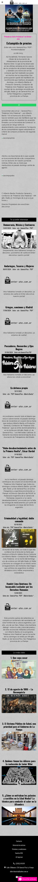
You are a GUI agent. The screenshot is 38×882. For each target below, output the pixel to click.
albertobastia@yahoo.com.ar (19, 871)
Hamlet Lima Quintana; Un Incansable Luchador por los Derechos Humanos (19, 586)
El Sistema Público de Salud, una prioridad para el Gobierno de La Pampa (20, 726)
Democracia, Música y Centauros (19, 224)
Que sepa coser (20, 657)
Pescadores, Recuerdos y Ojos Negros (19, 347)
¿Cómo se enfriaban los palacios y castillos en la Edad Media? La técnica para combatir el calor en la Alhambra (19, 800)
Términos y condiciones (19, 849)
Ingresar (20, 857)
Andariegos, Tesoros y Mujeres (19, 266)
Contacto (19, 841)
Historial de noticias (19, 845)
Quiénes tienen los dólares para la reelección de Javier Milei (20, 762)
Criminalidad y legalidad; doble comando (19, 519)
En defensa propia (19, 388)
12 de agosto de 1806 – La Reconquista (20, 690)
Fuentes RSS (19, 853)
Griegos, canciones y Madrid (19, 307)
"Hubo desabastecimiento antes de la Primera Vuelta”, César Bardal (19, 449)
